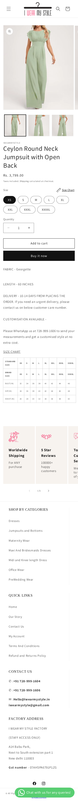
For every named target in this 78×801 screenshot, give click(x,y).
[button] (8, 9)
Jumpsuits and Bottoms (26, 531)
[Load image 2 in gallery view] (39, 125)
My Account (17, 636)
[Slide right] (48, 491)
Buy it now (39, 256)
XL (62, 200)
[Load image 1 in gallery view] (15, 125)
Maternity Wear (19, 541)
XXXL (27, 210)
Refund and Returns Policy (27, 656)
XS (9, 200)
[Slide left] (29, 491)
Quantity (8, 219)
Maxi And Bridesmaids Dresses (30, 550)
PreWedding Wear (21, 579)
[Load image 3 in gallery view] (62, 125)
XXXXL (46, 210)
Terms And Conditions (24, 646)
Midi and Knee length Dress (28, 560)
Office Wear (16, 570)
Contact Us (16, 626)
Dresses (14, 521)
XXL (10, 210)
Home (13, 607)
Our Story (15, 617)
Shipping (24, 181)
